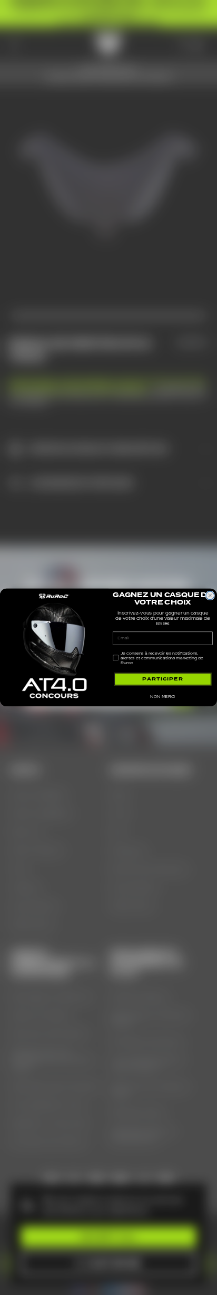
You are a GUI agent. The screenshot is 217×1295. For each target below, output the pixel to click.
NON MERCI (162, 696)
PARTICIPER (162, 678)
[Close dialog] (210, 595)
